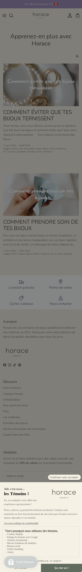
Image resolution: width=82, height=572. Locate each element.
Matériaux (61, 148)
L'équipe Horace (13, 394)
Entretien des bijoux (15, 423)
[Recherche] (13, 15)
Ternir (39, 151)
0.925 (14, 148)
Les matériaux (11, 417)
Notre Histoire (12, 388)
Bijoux (46, 148)
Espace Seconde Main (16, 435)
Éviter (53, 148)
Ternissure (48, 151)
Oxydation (21, 151)
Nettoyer (45, 253)
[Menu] (4, 15)
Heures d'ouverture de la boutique (24, 429)
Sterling (31, 151)
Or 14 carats (9, 151)
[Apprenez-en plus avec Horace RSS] (77, 56)
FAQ (6, 411)
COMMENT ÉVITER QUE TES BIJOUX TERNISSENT (37, 115)
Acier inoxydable (26, 148)
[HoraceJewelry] (41, 15)
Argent (38, 148)
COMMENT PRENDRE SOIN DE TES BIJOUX (40, 225)
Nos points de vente (15, 405)
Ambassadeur (11, 400)
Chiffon (36, 253)
